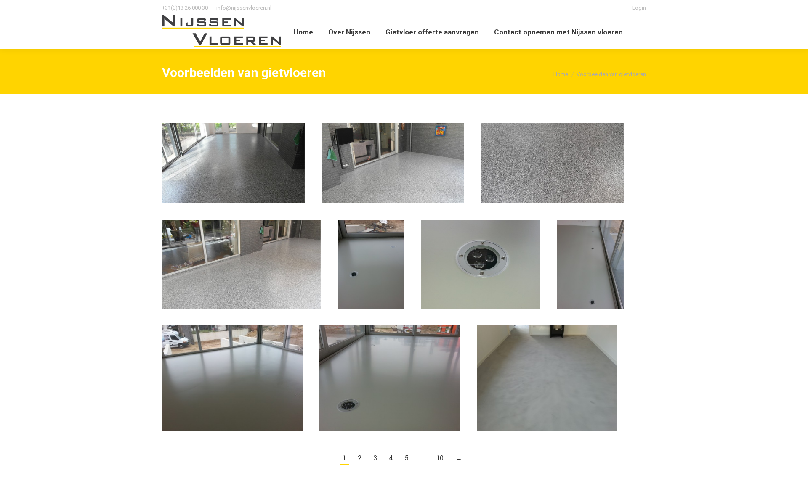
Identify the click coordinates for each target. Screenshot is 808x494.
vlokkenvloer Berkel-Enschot (233, 163)
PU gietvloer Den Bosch (389, 378)
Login (639, 8)
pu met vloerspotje (481, 264)
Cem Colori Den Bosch (547, 378)
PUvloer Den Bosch (232, 378)
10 (440, 457)
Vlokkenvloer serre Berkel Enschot (241, 264)
